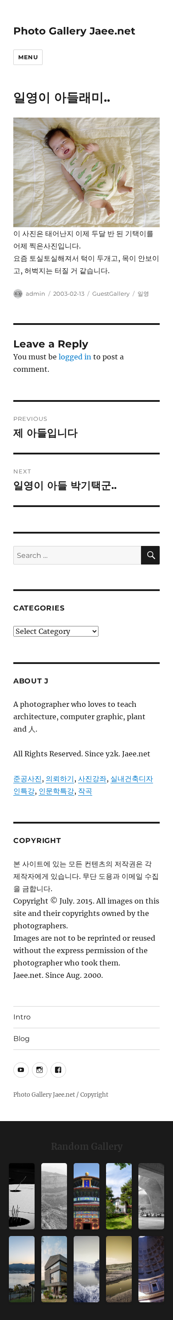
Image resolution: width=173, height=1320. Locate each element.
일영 (143, 293)
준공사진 (27, 778)
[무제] (86, 1196)
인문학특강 (56, 790)
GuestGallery (111, 293)
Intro (22, 1017)
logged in (75, 356)
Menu (28, 57)
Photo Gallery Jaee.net (74, 31)
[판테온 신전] (151, 1269)
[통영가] (22, 1269)
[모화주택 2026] (119, 1196)
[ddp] (151, 1196)
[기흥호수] (119, 1269)
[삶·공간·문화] (54, 1196)
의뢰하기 (60, 778)
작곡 (85, 790)
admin (35, 293)
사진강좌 (92, 778)
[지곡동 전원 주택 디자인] (54, 1269)
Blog (21, 1038)
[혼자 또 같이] (22, 1196)
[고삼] (86, 1269)
